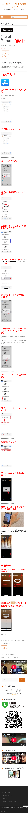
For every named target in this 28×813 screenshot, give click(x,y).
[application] (14, 739)
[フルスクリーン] (24, 745)
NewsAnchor (22, 807)
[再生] (4, 745)
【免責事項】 (5, 798)
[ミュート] (21, 745)
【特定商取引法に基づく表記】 (9, 801)
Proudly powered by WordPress (8, 807)
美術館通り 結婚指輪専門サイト (14, 5)
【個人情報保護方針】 (7, 795)
